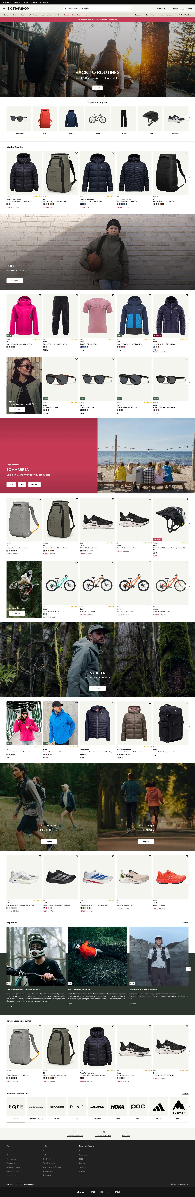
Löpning (82, 1163)
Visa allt (185, 923)
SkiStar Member (185, 15)
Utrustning (33, 15)
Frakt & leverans (49, 1163)
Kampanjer (139, 15)
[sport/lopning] (146, 807)
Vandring (82, 1167)
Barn (22, 15)
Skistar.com (10, 1184)
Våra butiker (10, 1163)
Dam (6, 15)
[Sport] (60, 15)
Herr (14, 15)
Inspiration (150, 15)
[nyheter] (97, 659)
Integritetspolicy (12, 1171)
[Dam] (8, 15)
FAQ (44, 1155)
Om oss (9, 1155)
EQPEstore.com (26, 1184)
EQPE (81, 1159)
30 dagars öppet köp (12, 2)
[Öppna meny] (4, 8)
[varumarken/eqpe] (97, 251)
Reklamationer (48, 1171)
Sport (57, 15)
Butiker (160, 15)
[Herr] (17, 15)
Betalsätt (46, 1159)
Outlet (66, 15)
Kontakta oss (48, 1151)
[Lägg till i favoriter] (40, 152)
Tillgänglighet (11, 1175)
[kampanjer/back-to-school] (97, 59)
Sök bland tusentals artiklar (78, 8)
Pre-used (87, 15)
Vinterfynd (83, 1151)
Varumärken (46, 15)
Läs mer (9, 1006)
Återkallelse (47, 1175)
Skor (22, 484)
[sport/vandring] (49, 807)
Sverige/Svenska (179, 1184)
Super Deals (76, 15)
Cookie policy (11, 1159)
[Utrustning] (38, 15)
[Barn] (25, 15)
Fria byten (45, 2)
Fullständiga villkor (13, 1167)
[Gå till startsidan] (19, 8)
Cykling (82, 1171)
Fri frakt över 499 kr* (30, 2)
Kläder (11, 484)
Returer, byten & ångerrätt (52, 1167)
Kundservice (170, 15)
